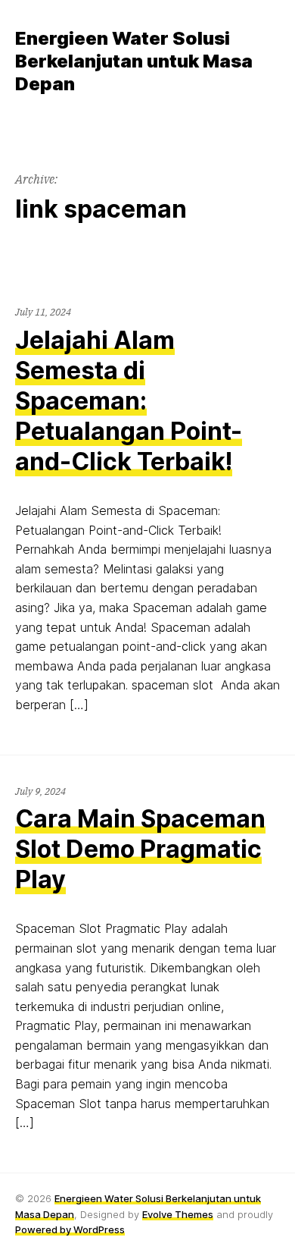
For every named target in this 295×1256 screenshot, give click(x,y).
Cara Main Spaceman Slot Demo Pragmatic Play (140, 849)
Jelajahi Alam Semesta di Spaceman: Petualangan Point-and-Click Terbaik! (128, 400)
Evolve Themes (177, 1214)
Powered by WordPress (70, 1229)
